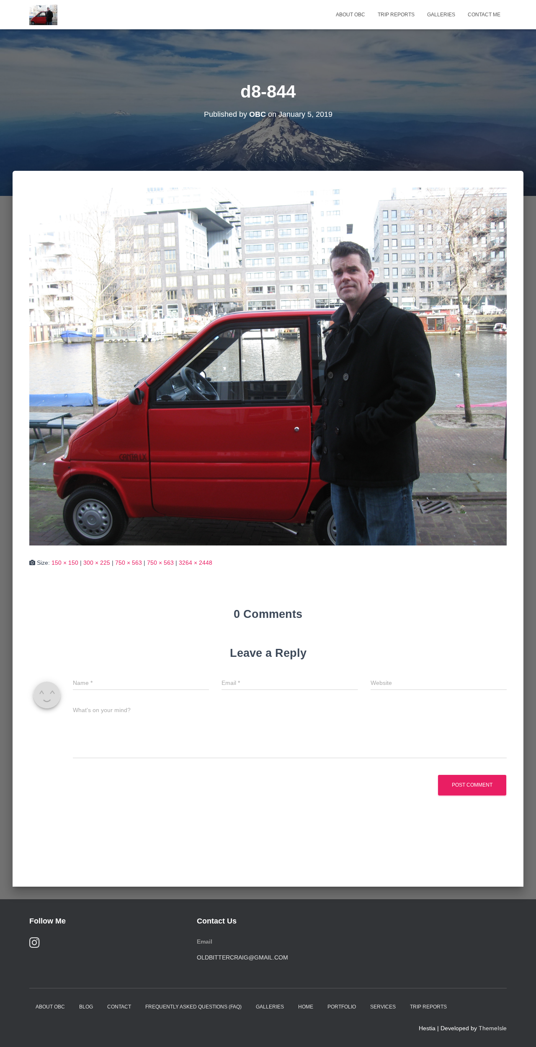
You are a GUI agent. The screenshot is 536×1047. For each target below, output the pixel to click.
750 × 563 (128, 562)
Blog (86, 1007)
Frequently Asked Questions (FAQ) (193, 1007)
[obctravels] (43, 14)
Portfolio (341, 1007)
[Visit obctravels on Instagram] (34, 944)
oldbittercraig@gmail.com (242, 957)
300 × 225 (96, 562)
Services (383, 1007)
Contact (119, 1007)
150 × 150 (65, 562)
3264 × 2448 (195, 562)
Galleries (441, 15)
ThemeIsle (493, 1028)
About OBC (350, 15)
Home (305, 1007)
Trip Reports (396, 15)
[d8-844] (268, 366)
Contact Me (484, 15)
